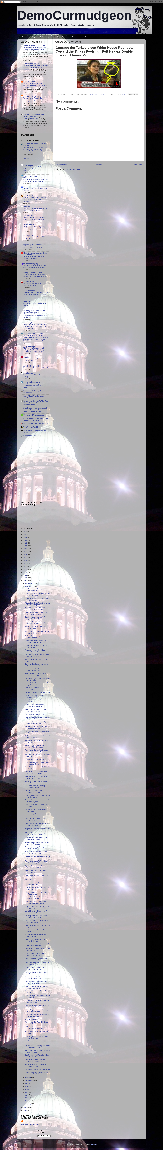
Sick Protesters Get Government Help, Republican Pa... (36, 978)
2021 (25, 546)
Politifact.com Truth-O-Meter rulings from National (34, 311)
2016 (25, 560)
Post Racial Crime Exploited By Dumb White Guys (35, 1065)
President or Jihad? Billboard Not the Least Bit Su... (36, 696)
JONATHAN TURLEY (31, 224)
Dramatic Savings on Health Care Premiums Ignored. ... (36, 599)
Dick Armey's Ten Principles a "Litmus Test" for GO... (35, 589)
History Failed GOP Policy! (39, 37)
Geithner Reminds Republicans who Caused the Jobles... (37, 763)
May (27, 1092)
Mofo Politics (28, 301)
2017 (25, 557)
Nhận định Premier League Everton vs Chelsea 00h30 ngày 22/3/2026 (35, 247)
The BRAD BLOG (29, 196)
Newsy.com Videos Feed (32, 273)
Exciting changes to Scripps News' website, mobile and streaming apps (34, 275)
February (28, 1101)
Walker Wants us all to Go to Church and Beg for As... (37, 736)
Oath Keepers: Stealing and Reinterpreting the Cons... (35, 968)
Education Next (29, 235)
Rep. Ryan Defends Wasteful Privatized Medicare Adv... (35, 1060)
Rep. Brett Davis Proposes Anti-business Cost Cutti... (36, 777)
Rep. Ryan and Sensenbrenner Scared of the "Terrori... (36, 772)
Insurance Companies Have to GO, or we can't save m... (37, 843)
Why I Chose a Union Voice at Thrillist (35, 368)
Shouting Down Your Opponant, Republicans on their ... (36, 916)
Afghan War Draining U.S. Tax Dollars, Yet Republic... (35, 866)
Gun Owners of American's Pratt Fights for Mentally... (36, 618)
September (29, 1080)
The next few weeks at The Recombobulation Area (32, 117)
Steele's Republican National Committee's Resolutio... (35, 705)
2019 (25, 552)
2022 (25, 543)
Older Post (137, 165)
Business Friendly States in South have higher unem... (36, 782)
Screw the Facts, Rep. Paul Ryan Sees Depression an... (36, 722)
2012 (25, 572)
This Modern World (30, 427)
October (28, 1077)
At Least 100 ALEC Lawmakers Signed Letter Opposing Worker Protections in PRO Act (35, 294)
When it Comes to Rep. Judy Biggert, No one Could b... (35, 833)
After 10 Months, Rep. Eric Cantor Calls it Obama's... (37, 1023)
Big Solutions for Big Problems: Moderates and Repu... (35, 935)
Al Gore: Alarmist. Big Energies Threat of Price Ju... (35, 636)
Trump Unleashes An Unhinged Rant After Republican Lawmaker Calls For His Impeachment (35, 326)
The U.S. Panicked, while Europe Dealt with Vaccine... (36, 973)
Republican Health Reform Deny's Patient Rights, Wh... (37, 862)
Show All (48, 130)
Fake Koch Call (58, 37)
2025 (25, 534)
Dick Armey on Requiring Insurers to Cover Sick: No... (37, 940)
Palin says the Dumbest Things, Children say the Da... (36, 674)
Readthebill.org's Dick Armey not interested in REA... (36, 622)
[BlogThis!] (131, 94)
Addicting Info (28, 323)
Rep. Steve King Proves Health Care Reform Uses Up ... (37, 963)
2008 (25, 1107)
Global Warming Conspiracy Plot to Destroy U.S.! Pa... (37, 594)
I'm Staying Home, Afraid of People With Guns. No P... (37, 1001)
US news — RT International (34, 415)
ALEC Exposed (29, 290)
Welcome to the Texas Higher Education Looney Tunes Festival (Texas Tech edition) (34, 100)
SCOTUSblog (28, 165)
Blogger (94, 1144)
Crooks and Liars (29, 435)
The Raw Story (28, 215)
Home (24, 37)
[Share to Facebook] (135, 94)
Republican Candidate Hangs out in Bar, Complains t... (37, 796)
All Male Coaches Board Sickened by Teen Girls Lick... (37, 1073)
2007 (25, 1110)
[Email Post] (111, 94)
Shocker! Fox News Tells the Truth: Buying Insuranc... (37, 627)
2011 (25, 575)
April (27, 1095)
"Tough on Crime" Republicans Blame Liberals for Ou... (35, 651)
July (26, 1086)
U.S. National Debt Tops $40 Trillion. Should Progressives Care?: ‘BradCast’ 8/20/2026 (35, 199)
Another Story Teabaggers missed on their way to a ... (37, 801)
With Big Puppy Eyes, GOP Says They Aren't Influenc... (36, 727)
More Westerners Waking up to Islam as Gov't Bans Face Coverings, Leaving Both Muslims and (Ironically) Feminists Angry (35, 150)
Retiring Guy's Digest (31, 96)
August (28, 1083)
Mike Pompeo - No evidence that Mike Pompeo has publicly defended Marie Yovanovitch (35, 315)
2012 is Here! (29, 880)
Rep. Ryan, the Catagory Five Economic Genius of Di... (35, 710)
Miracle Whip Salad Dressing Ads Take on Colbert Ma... (36, 897)
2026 (25, 531)
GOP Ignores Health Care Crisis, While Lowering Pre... (36, 954)
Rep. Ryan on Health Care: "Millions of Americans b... (37, 949)
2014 (25, 566)
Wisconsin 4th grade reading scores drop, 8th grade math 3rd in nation (34, 266)
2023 (25, 540)
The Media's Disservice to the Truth (37, 1069)
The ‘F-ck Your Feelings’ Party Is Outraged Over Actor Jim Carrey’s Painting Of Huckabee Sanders (34, 350)
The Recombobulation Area (33, 114)
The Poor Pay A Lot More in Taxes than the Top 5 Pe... (37, 655)
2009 (25, 581)
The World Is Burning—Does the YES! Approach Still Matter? (35, 257)
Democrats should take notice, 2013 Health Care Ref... (37, 824)
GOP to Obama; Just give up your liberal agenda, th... (37, 1015)
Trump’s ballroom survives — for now (35, 160)
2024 (25, 537)
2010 (25, 578)
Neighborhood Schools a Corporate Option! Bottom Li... (37, 718)
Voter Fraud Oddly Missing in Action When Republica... (37, 1051)
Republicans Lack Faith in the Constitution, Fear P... (35, 871)
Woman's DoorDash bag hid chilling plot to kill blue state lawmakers (34, 218)
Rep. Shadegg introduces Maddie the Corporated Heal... (36, 959)
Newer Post (61, 165)
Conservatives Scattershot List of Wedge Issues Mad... (36, 669)
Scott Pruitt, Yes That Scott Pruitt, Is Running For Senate (35, 284)
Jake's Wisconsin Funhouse (34, 45)
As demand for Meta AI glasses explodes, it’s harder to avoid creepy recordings (35, 85)
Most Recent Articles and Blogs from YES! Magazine (35, 254)
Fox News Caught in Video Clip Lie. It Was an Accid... (37, 893)
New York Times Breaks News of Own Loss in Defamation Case (35, 209)
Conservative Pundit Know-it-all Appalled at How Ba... (36, 838)
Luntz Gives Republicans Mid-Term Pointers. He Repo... (37, 912)
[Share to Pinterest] (137, 94)
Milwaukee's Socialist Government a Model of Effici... (37, 829)
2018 (25, 554)
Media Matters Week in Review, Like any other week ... (37, 684)
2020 (25, 549)
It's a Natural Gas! (31, 1019)
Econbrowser (28, 373)
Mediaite (26, 206)
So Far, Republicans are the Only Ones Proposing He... (36, 1010)
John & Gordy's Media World (78, 37)
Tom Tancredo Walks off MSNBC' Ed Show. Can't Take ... (37, 982)
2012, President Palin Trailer (35, 714)
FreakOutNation (29, 346)
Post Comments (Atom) (73, 169)
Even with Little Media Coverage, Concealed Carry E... (36, 819)
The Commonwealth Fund (33, 334)
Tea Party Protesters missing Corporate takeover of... (35, 786)
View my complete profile (30, 1124)
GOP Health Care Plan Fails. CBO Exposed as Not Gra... (37, 1006)
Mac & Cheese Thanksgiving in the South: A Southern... (37, 632)
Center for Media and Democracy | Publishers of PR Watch (35, 419)
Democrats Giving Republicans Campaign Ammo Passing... (35, 902)
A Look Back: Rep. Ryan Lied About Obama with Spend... (37, 604)
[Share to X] (133, 94)
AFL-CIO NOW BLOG (31, 366)
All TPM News (28, 281)
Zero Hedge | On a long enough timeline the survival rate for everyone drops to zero (35, 409)
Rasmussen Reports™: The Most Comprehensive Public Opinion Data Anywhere (35, 402)
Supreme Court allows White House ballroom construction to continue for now (35, 168)
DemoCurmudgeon (74, 15)
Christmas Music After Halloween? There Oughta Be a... (37, 888)
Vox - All (26, 158)
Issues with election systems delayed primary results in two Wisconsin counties (35, 67)
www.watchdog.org (30, 264)
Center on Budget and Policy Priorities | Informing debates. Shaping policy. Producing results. (34, 384)
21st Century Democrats (32, 244)
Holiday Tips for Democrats (34, 759)
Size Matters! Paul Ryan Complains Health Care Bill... (37, 1056)
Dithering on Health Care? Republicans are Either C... (35, 791)
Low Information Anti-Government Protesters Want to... (36, 883)
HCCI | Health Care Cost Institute (35, 423)
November (29, 586)
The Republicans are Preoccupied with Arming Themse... (37, 945)
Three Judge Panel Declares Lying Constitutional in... (37, 921)
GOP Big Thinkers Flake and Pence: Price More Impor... (37, 1037)
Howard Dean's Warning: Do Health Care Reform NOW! (37, 1046)
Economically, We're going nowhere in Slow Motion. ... (37, 815)
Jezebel (26, 357)
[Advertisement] (27, 454)
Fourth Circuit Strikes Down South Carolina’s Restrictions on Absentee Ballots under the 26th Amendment (34, 228)
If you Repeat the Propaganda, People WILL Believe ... (35, 746)
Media (124, 94)
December (29, 583)
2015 (25, 563)
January (28, 1104)
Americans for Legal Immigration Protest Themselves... (36, 848)
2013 (25, 569)
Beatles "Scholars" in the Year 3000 (37, 692)
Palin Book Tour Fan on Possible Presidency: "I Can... (36, 688)
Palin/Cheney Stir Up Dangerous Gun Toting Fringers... (36, 613)
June (27, 1089)
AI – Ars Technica (29, 82)
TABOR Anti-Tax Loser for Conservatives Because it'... (35, 1027)
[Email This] (129, 94)
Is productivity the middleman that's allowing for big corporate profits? (34, 48)
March (27, 1098)
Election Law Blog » (30, 176)
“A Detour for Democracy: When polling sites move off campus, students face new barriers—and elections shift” (35, 179)
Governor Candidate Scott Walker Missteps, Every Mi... (36, 665)
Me (94, 37)
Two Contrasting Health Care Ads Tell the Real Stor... (36, 987)
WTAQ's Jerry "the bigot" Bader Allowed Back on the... (36, 852)
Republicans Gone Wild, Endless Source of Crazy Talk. (36, 751)
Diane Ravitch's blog (31, 187)
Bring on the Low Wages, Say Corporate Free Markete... (35, 608)
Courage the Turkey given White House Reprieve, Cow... (36, 641)
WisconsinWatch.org (31, 63)
